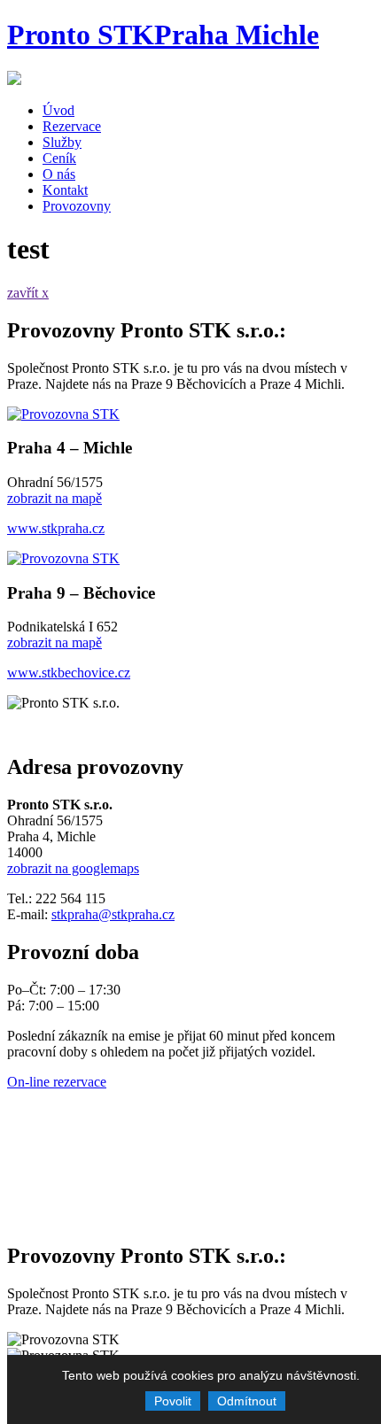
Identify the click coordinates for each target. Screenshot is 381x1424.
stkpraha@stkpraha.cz (113, 914)
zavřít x (28, 292)
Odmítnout (246, 1401)
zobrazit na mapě (54, 498)
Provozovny (77, 205)
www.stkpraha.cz (56, 528)
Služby (62, 142)
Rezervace (72, 126)
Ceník (59, 158)
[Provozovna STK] (63, 414)
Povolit (172, 1401)
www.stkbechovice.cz (68, 672)
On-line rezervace (56, 1081)
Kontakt (65, 189)
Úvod (58, 110)
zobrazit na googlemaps (73, 868)
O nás (59, 174)
